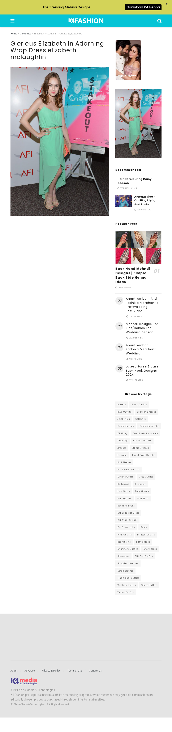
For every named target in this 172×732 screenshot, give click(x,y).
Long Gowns (142, 491)
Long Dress (123, 491)
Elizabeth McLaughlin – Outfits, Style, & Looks (58, 33)
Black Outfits (139, 404)
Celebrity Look (125, 426)
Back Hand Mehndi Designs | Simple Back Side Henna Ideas (132, 275)
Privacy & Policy (51, 670)
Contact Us (95, 670)
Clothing (122, 433)
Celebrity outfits (149, 426)
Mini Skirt (143, 498)
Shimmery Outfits (127, 548)
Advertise (30, 670)
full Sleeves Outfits (128, 469)
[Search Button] (159, 20)
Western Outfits (126, 585)
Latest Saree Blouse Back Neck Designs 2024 (142, 370)
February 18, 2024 (128, 188)
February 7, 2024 (144, 209)
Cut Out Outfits (142, 440)
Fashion (122, 455)
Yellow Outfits (125, 592)
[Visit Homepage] (86, 20)
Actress (121, 404)
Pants (144, 527)
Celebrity (140, 418)
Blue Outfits (124, 411)
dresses (121, 447)
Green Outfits (125, 476)
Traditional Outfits (128, 577)
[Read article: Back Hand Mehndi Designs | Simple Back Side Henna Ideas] (138, 247)
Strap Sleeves (125, 570)
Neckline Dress (126, 505)
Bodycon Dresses (146, 411)
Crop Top (122, 440)
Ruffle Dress (143, 541)
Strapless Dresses (127, 563)
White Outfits (149, 585)
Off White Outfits (127, 520)
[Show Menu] (12, 20)
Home (13, 33)
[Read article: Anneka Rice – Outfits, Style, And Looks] (123, 201)
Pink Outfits (124, 534)
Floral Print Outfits (143, 455)
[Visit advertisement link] (138, 123)
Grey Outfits (146, 476)
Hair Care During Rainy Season (134, 181)
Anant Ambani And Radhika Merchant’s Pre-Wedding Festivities (142, 304)
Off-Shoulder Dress (128, 512)
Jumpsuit (140, 484)
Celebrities (25, 33)
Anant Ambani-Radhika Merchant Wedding (141, 349)
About (13, 670)
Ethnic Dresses (140, 447)
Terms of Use (75, 670)
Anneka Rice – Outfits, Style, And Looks (144, 200)
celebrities (123, 418)
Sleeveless (123, 556)
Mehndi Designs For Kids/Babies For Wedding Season (142, 328)
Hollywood (123, 484)
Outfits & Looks (126, 527)
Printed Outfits (146, 534)
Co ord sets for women (145, 433)
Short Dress (150, 548)
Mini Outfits (124, 498)
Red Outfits (124, 541)
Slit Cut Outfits (144, 556)
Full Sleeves (124, 462)
